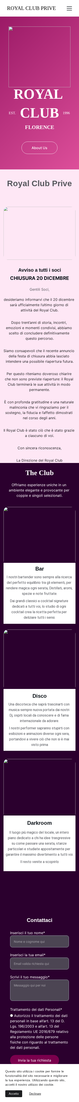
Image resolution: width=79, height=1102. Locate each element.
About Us (39, 148)
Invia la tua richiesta (34, 1060)
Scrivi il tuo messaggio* (30, 977)
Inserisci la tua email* (27, 955)
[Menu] (69, 8)
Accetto (14, 1093)
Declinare (35, 1093)
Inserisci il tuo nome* (27, 933)
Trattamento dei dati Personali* (36, 1009)
